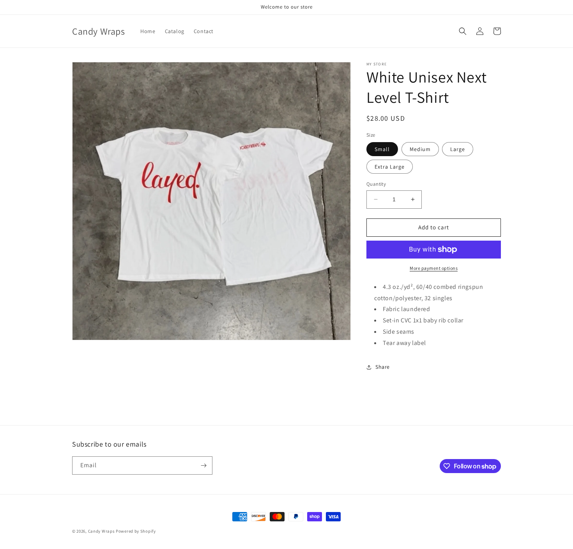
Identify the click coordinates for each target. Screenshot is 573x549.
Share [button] (382, 366)
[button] (462, 31)
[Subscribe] (203, 465)
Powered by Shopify (136, 531)
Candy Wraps (101, 531)
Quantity (376, 184)
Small (382, 149)
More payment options (434, 268)
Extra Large (390, 166)
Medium (420, 149)
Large (457, 149)
